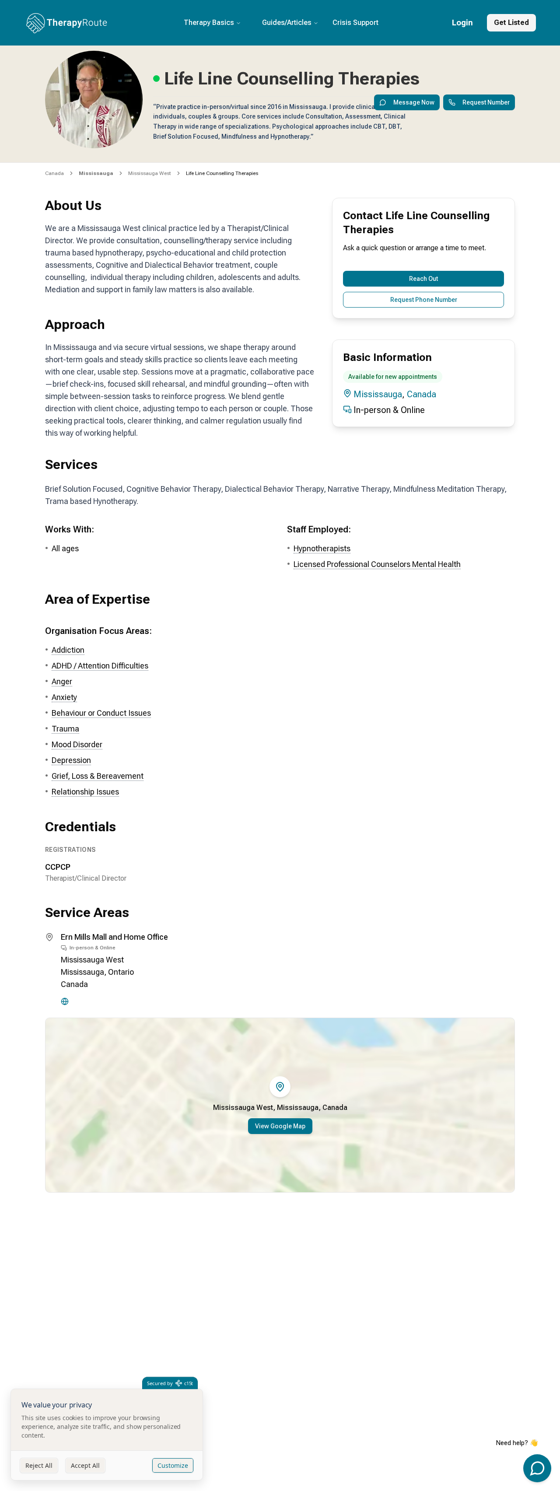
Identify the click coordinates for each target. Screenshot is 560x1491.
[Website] (65, 1001)
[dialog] (106, 1435)
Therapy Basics (209, 22)
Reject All (38, 1465)
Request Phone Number (423, 299)
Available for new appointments (392, 376)
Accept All (85, 1465)
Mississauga (378, 394)
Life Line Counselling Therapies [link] (222, 173)
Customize (173, 1465)
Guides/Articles (287, 22)
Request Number (486, 102)
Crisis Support (355, 22)
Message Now (413, 102)
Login (462, 22)
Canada (54, 173)
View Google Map (280, 1126)
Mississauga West (149, 173)
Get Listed (511, 22)
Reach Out (423, 278)
